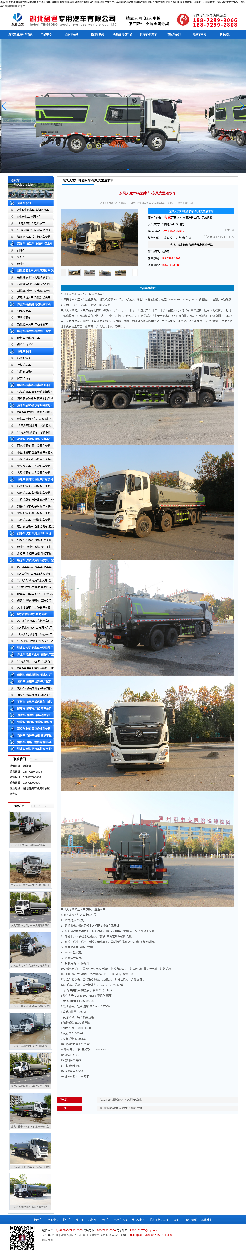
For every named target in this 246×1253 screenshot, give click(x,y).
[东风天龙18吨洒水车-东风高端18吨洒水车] (30, 1149)
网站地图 (12, 6)
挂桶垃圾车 (24, 364)
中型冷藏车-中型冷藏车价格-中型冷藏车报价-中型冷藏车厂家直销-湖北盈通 (30, 466)
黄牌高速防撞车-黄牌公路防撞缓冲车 (30, 399)
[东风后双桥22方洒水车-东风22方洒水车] (30, 867)
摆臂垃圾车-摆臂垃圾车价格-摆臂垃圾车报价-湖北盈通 (30, 520)
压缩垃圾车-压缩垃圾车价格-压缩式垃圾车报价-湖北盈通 (30, 487)
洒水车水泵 (120, 1219)
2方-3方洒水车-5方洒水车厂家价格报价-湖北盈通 (30, 621)
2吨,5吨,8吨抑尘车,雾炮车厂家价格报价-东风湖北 (31, 668)
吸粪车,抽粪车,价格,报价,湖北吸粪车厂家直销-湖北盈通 (30, 594)
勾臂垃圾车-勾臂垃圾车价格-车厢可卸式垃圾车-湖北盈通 (30, 493)
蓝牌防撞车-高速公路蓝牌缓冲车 (30, 392)
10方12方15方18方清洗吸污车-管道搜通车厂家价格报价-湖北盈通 (30, 588)
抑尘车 (67, 1219)
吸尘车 (21, 263)
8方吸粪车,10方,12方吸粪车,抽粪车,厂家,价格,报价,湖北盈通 (30, 574)
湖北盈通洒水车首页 (20, 34)
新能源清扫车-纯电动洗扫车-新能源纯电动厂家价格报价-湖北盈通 (30, 284)
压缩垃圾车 (24, 358)
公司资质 (191, 1219)
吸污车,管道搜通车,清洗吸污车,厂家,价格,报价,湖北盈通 (29, 601)
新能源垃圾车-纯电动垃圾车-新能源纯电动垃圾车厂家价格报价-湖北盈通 (30, 291)
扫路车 (21, 250)
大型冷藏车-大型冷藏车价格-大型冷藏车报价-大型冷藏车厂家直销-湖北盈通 (30, 473)
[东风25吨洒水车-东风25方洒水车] (30, 827)
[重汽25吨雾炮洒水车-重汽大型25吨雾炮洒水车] (30, 1068)
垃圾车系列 (174, 34)
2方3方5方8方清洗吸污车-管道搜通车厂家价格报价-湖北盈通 (29, 581)
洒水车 (21, 6)
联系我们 (225, 34)
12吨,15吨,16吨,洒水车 (31, 223)
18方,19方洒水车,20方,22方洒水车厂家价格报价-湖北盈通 (30, 641)
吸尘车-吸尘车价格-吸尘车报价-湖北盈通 (30, 547)
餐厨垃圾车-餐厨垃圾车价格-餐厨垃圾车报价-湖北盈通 (30, 513)
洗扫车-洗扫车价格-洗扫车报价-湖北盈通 (30, 554)
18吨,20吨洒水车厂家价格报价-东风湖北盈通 (29, 433)
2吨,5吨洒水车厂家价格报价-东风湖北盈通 (30, 412)
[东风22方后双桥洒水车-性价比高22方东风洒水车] (30, 1028)
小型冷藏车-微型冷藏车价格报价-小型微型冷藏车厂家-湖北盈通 (30, 453)
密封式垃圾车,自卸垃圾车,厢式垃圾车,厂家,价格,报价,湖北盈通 (31, 527)
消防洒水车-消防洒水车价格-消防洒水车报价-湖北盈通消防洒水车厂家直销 (30, 237)
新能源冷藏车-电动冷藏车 (32, 324)
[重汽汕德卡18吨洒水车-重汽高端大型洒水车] (30, 1108)
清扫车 (80, 1219)
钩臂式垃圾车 (25, 371)
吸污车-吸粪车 (148, 34)
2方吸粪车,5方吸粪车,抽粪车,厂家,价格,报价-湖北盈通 (30, 567)
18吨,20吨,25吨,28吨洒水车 (34, 230)
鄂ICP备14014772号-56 (104, 1235)
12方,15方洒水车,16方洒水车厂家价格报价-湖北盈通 (30, 635)
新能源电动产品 (122, 34)
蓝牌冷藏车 (24, 310)
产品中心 (46, 34)
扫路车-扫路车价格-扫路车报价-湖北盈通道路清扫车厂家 (30, 540)
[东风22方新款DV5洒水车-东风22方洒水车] (30, 988)
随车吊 (177, 1219)
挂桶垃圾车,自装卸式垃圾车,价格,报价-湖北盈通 (31, 500)
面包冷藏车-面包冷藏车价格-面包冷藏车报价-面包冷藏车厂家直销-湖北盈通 (30, 446)
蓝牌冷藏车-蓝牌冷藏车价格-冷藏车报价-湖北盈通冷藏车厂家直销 (30, 460)
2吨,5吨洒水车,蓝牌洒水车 (33, 209)
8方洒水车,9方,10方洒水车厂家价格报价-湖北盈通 (30, 628)
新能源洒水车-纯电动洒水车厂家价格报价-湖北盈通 (30, 278)
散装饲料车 (138, 1219)
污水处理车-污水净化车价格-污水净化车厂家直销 (30, 608)
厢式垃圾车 (24, 378)
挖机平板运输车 (159, 1219)
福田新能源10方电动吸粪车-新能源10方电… (122, 1108)
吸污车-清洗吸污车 (28, 337)
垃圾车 (92, 1219)
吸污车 (105, 1219)
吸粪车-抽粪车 (25, 344)
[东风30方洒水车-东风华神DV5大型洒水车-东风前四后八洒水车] (30, 947)
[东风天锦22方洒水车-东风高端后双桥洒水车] (30, 907)
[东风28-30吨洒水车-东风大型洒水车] (30, 1189)
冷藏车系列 (199, 34)
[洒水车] (123, 19)
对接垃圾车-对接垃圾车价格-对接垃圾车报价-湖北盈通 (30, 507)
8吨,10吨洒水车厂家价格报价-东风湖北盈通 (30, 419)
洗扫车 (21, 257)
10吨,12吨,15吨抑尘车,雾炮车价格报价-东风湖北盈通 (30, 662)
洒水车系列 (71, 34)
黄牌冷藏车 (24, 317)
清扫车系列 (97, 34)
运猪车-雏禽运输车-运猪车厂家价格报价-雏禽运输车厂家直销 (30, 695)
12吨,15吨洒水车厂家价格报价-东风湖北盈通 (29, 426)
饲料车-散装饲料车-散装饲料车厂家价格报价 (30, 689)
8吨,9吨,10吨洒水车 (29, 216)
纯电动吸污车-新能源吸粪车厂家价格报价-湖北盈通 (30, 298)
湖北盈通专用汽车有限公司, (73, 1235)
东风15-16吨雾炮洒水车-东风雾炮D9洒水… (122, 1099)
